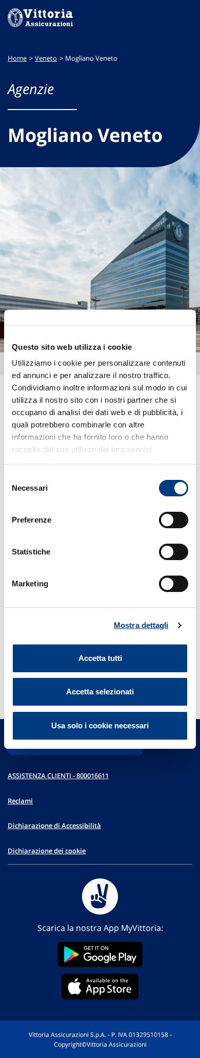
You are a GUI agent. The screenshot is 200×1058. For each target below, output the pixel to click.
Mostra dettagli (141, 625)
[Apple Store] (100, 986)
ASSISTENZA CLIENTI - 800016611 (58, 775)
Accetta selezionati (100, 691)
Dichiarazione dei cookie (47, 850)
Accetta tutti (100, 658)
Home (17, 58)
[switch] (173, 520)
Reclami (20, 800)
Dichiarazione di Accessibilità (54, 825)
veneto (46, 58)
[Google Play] (100, 954)
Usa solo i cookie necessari (100, 725)
